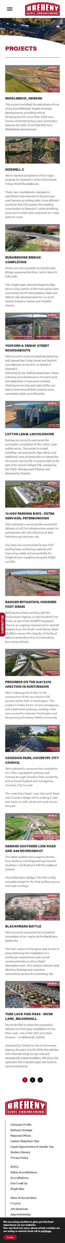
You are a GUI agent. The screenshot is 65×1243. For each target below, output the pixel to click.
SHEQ (14, 1167)
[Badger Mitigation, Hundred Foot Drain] (32, 608)
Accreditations (20, 1178)
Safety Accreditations (24, 1172)
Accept (10, 1237)
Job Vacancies (19, 1209)
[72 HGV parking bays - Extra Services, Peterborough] (32, 523)
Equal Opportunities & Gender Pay (32, 1147)
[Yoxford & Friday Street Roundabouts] (32, 356)
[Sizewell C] (32, 179)
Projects (16, 1203)
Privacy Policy (19, 1158)
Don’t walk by (19, 1183)
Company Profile (21, 1124)
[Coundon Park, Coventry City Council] (32, 768)
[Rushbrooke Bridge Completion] (32, 267)
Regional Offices (21, 1135)
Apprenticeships (21, 1214)
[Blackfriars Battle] (32, 936)
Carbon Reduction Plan (25, 1141)
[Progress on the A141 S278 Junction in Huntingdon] (32, 686)
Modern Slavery (20, 1152)
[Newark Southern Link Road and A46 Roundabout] (32, 852)
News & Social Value (23, 1198)
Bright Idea (17, 1189)
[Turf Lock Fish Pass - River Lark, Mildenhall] (32, 1026)
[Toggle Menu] (9, 9)
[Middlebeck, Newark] (32, 100)
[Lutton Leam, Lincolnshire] (32, 440)
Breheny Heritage (21, 1130)
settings (46, 1230)
